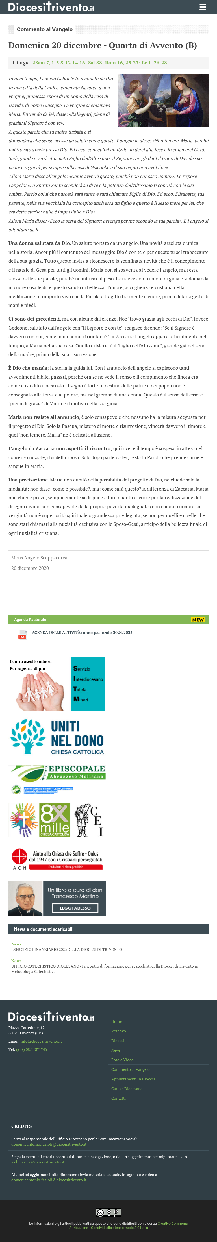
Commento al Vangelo (130, 1069)
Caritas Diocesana (126, 1088)
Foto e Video (122, 1059)
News (116, 1050)
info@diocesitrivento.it (41, 1041)
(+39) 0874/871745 (31, 1049)
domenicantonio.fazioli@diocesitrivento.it (48, 1144)
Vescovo (118, 1031)
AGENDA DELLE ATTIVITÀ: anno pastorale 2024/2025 (82, 632)
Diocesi (117, 1040)
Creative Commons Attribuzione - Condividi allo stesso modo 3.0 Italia (128, 1225)
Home (116, 1021)
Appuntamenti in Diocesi (133, 1079)
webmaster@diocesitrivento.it (37, 1162)
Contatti (118, 1098)
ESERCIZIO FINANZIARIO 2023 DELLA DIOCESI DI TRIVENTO (66, 946)
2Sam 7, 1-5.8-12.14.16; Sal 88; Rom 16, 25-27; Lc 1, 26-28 (99, 63)
